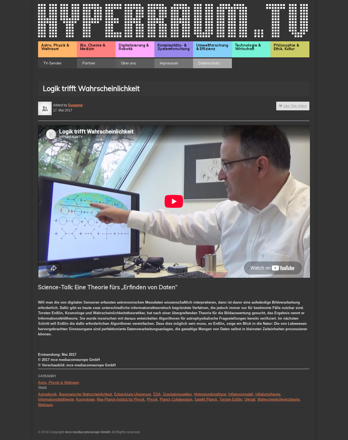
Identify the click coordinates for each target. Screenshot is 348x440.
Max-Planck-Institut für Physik (121, 399)
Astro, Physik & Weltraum (55, 47)
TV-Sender (53, 63)
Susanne (75, 105)
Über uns (128, 63)
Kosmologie (85, 399)
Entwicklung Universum (132, 394)
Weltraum (45, 405)
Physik (152, 399)
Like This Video (295, 106)
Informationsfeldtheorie (56, 399)
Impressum (169, 63)
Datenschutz (209, 63)
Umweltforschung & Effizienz (212, 47)
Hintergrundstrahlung (210, 394)
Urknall (249, 399)
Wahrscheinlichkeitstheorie (278, 399)
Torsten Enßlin (230, 399)
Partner (88, 63)
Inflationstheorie (267, 394)
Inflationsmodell (240, 394)
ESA (157, 394)
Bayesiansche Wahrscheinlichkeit (85, 394)
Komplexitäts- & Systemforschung (174, 47)
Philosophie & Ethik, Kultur (286, 47)
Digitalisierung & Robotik (134, 47)
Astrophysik (47, 394)
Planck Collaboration (176, 399)
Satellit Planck (205, 399)
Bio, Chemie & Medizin (92, 47)
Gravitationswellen (177, 394)
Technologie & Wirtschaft (248, 47)
